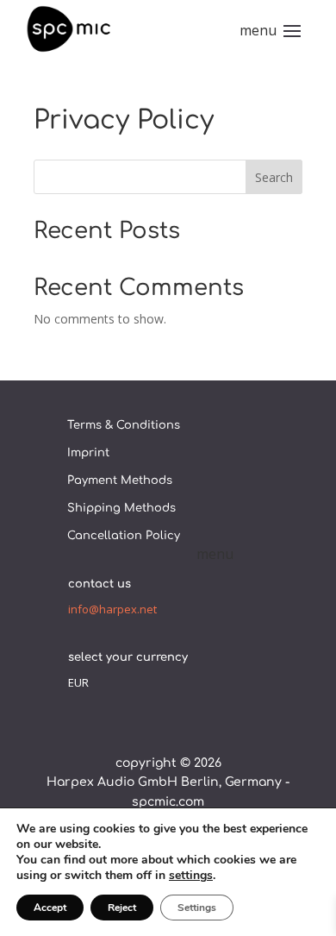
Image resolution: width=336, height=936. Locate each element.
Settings (196, 907)
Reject (122, 907)
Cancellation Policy (123, 536)
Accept (50, 907)
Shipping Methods (121, 508)
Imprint (88, 453)
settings (191, 875)
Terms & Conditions (123, 425)
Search (274, 177)
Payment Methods (119, 480)
